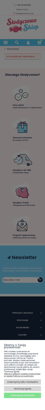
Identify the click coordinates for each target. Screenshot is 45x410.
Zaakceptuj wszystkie (22, 395)
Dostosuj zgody (22, 388)
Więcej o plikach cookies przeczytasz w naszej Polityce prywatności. (22, 374)
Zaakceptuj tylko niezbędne (22, 381)
